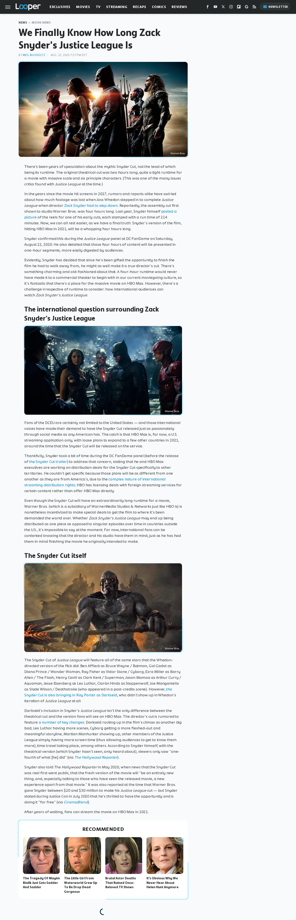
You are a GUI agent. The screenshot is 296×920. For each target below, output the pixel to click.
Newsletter (278, 7)
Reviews (179, 7)
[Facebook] (207, 7)
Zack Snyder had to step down (91, 205)
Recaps (139, 7)
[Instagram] (231, 7)
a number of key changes (61, 722)
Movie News (41, 22)
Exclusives (60, 7)
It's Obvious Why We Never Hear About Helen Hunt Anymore (162, 882)
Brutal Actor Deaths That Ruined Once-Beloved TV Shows (120, 882)
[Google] (246, 7)
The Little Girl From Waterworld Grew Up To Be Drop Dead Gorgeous (80, 885)
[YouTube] (215, 7)
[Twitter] (223, 7)
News (23, 22)
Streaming (116, 7)
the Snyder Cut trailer (48, 461)
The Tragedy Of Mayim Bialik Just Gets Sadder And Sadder (41, 882)
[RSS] (254, 7)
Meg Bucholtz (34, 55)
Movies (83, 7)
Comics (159, 7)
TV (98, 7)
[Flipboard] (239, 7)
